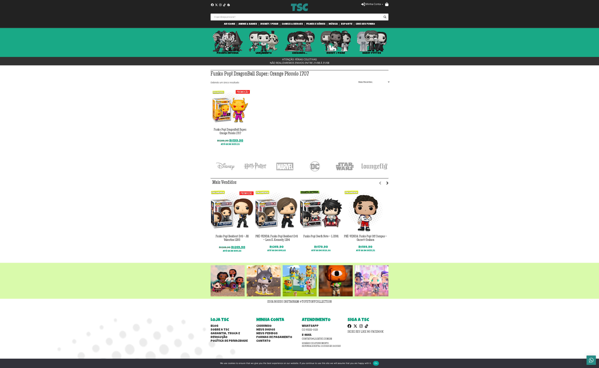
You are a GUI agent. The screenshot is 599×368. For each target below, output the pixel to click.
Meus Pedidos (267, 333)
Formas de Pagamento (274, 337)
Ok (376, 363)
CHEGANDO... (299, 53)
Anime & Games (248, 24)
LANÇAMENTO (264, 53)
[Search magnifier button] (385, 17)
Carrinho (264, 326)
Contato (263, 341)
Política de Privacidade (229, 341)
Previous (206, 42)
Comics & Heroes (292, 24)
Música (333, 24)
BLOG (214, 326)
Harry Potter (371, 53)
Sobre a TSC (220, 329)
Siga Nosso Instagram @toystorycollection (299, 302)
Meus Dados (265, 329)
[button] (372, 4)
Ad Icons (229, 24)
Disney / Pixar (269, 24)
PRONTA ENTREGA (228, 53)
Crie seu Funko (365, 24)
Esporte (346, 24)
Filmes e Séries (315, 24)
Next (393, 42)
